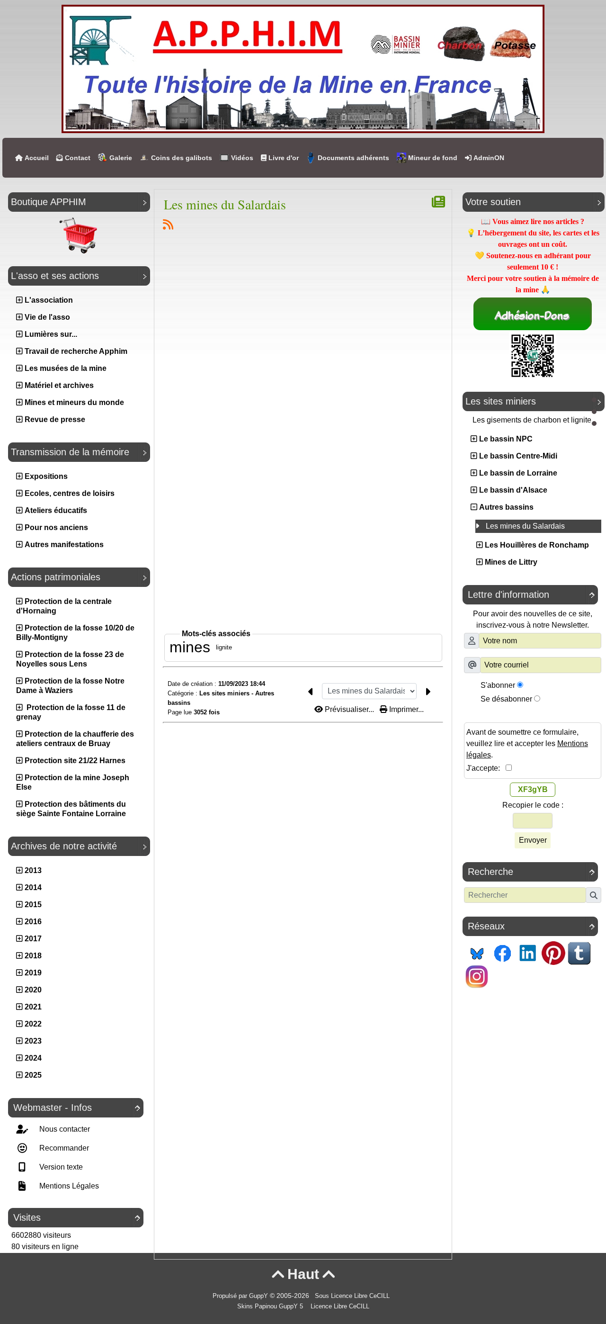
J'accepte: (486, 768)
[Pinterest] (553, 952)
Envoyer (533, 840)
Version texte (60, 1167)
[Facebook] (502, 952)
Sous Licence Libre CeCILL (353, 1296)
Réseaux (531, 926)
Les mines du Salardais (225, 204)
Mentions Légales (68, 1186)
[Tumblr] (579, 952)
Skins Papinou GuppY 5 (272, 1306)
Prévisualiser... (349, 709)
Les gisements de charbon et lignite (532, 420)
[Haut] (594, 399)
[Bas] (594, 423)
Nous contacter (63, 1129)
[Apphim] (303, 68)
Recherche (531, 871)
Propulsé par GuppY (241, 1296)
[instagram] (477, 976)
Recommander (63, 1148)
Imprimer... (405, 709)
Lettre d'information (531, 594)
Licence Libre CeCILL (339, 1306)
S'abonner (498, 685)
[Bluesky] (477, 952)
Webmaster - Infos (76, 1107)
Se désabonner (506, 699)
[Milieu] (594, 411)
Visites (76, 1217)
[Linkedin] (528, 952)
